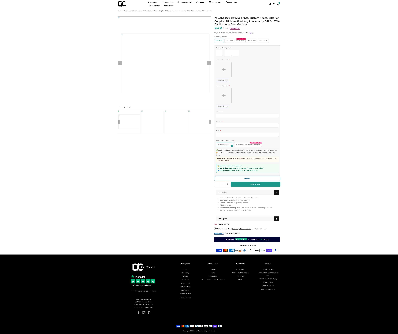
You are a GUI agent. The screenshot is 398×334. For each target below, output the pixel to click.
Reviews (169, 5)
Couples (153, 2)
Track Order (155, 5)
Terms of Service (268, 286)
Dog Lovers (185, 290)
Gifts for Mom (185, 287)
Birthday (185, 276)
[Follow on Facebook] (138, 312)
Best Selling (185, 273)
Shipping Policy (268, 269)
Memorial (169, 2)
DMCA (240, 280)
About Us (213, 269)
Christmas (185, 280)
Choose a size (220, 37)
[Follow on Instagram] (143, 312)
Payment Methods (268, 289)
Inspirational (232, 2)
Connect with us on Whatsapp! (213, 280)
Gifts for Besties (185, 294)
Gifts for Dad (185, 283)
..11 (130, 107)
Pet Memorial (185, 2)
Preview (247, 179)
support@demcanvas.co (143, 307)
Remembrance (185, 297)
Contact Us (213, 276)
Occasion (216, 2)
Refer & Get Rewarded (240, 273)
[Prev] (120, 63)
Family (201, 2)
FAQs (213, 273)
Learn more (219, 233)
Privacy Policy (268, 282)
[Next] (209, 63)
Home (120, 10)
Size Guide (240, 276)
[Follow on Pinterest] (148, 312)
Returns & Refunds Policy (268, 279)
